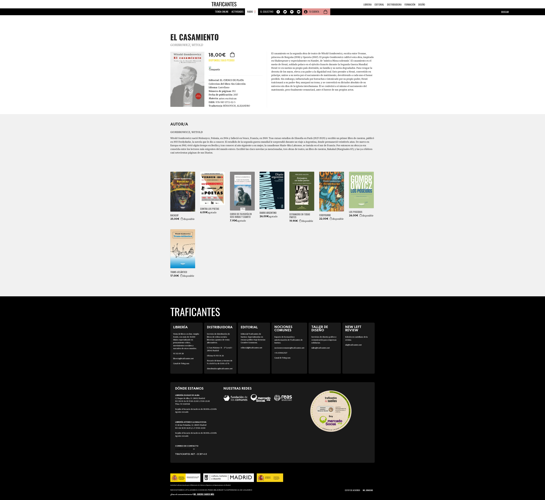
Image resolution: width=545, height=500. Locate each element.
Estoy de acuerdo (352, 490)
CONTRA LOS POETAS (209, 208)
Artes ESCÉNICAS (228, 98)
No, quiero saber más (203, 493)
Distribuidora (394, 4)
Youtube (298, 12)
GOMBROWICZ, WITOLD (186, 45)
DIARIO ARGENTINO (268, 212)
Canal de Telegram (181, 363)
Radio (250, 11)
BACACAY (174, 215)
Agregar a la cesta (232, 54)
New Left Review (353, 328)
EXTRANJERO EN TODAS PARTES (299, 216)
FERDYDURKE (325, 215)
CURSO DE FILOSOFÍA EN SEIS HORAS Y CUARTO (241, 216)
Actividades (237, 11)
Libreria (367, 4)
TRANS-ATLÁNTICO (178, 272)
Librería (180, 327)
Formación (409, 4)
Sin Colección (238, 84)
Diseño (421, 4)
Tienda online (222, 11)
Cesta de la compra (325, 12)
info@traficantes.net (185, 449)
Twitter (285, 12)
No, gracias (368, 490)
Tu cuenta (314, 11)
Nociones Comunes (283, 328)
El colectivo (266, 11)
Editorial (379, 4)
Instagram (291, 12)
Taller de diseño (319, 328)
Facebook (278, 12)
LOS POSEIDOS (355, 211)
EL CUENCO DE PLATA (232, 80)
